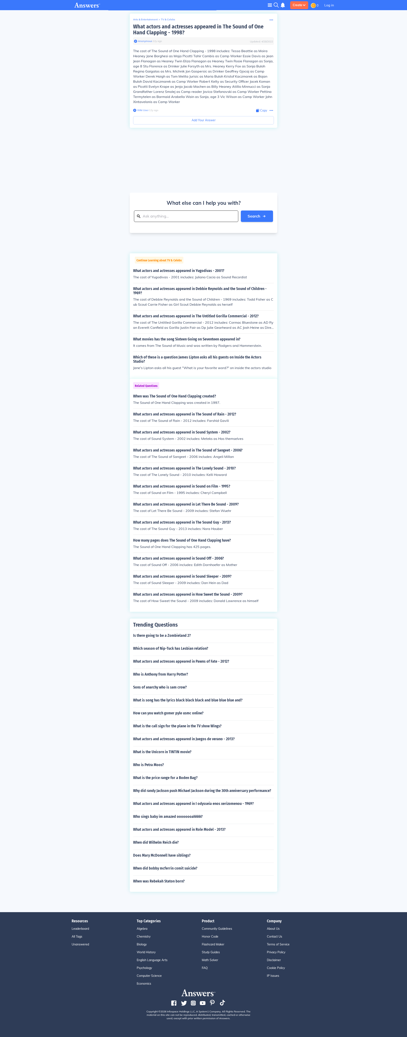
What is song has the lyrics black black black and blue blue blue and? (188, 700)
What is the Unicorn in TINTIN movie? (162, 752)
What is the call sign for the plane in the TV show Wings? (177, 726)
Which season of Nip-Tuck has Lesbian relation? (170, 648)
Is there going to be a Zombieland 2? (162, 635)
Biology (142, 944)
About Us (273, 929)
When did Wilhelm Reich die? (156, 842)
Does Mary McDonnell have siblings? (162, 855)
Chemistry (144, 936)
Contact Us (274, 936)
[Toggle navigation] (270, 5)
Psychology (144, 968)
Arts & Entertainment (145, 19)
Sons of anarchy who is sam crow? (160, 687)
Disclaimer (274, 960)
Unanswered (80, 944)
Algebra (142, 929)
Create (297, 5)
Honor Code (210, 936)
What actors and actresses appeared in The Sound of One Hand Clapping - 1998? (198, 29)
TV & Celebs (168, 19)
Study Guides (211, 952)
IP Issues (273, 976)
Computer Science (149, 976)
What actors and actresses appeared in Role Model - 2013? (179, 829)
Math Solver (210, 960)
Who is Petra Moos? (148, 764)
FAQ (205, 968)
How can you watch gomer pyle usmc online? (168, 713)
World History (146, 952)
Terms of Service (278, 944)
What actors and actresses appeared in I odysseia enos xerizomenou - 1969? (193, 803)
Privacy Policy (276, 952)
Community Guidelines (217, 929)
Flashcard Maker (213, 944)
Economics (144, 983)
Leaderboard (80, 929)
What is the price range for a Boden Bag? (165, 777)
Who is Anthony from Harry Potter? (160, 674)
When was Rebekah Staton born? (159, 881)
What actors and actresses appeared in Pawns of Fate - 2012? (181, 661)
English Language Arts (152, 960)
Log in (329, 5)
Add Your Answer (204, 120)
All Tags (77, 936)
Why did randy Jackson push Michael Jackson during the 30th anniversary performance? (202, 790)
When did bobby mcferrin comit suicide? (165, 868)
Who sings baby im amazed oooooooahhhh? (168, 816)
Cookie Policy (276, 968)
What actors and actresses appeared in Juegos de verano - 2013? (184, 739)
